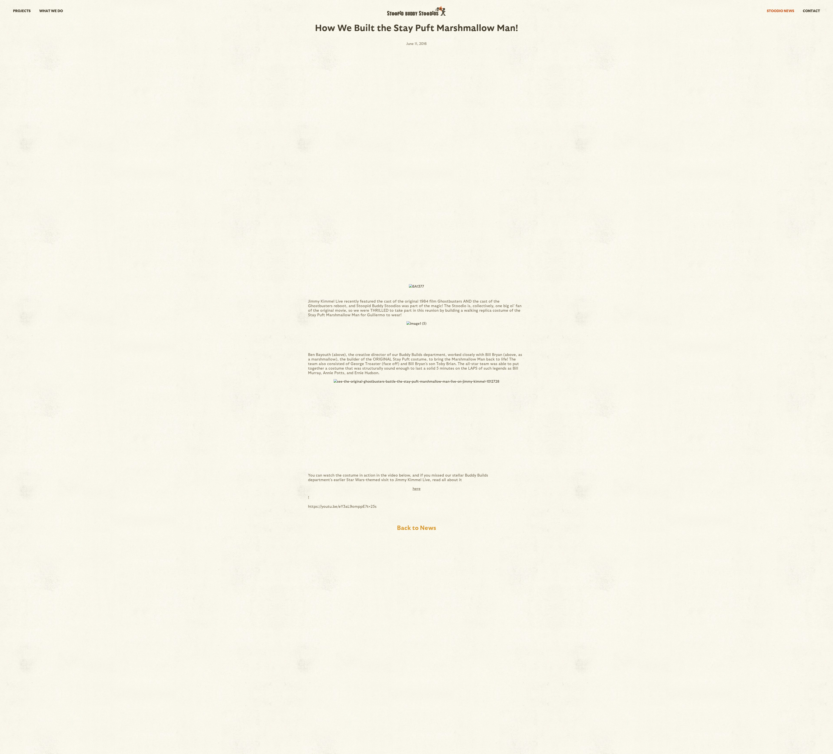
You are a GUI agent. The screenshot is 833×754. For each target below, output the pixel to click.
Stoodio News (780, 11)
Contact (811, 11)
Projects (22, 11)
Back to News (416, 527)
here (417, 488)
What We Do (51, 11)
